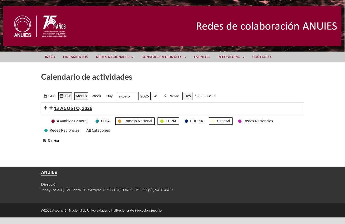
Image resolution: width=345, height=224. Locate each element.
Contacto (261, 57)
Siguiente (203, 96)
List (65, 97)
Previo (174, 96)
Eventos (202, 57)
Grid (49, 97)
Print (50, 141)
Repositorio (229, 57)
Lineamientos (75, 57)
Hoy (187, 96)
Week (96, 96)
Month (81, 96)
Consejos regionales (162, 57)
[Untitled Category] (43, 118)
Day (109, 96)
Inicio (50, 57)
